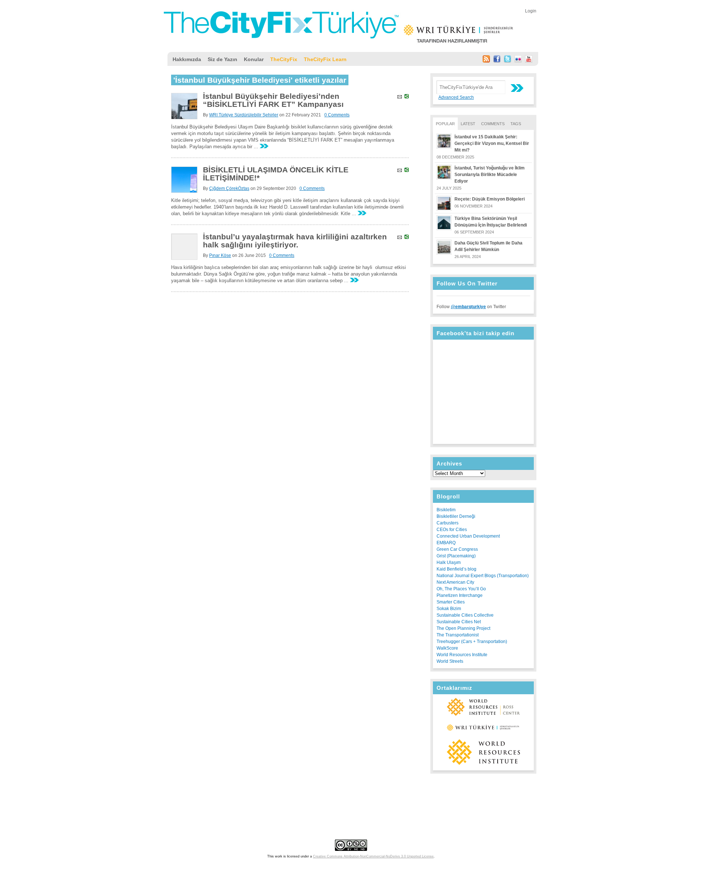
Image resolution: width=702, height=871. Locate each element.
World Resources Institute (462, 654)
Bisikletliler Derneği (456, 516)
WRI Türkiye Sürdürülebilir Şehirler (243, 114)
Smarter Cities (451, 602)
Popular (445, 124)
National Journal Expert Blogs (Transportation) (483, 575)
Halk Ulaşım (449, 562)
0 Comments (337, 114)
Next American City (455, 582)
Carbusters (447, 523)
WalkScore (447, 648)
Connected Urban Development (468, 536)
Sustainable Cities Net (459, 621)
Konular (254, 59)
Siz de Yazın (222, 59)
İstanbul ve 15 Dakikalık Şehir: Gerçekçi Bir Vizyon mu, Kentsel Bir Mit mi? (491, 143)
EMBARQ (446, 542)
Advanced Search (456, 97)
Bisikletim (446, 509)
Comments (493, 124)
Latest (468, 124)
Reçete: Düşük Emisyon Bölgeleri (489, 199)
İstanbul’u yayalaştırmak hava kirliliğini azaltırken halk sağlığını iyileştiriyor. (295, 240)
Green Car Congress (457, 549)
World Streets (450, 661)
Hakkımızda (187, 59)
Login (530, 11)
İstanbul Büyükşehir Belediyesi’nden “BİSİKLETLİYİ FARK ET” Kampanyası (273, 100)
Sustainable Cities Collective (465, 615)
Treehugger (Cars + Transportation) (472, 641)
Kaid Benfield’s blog (456, 569)
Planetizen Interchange (460, 595)
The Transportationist (458, 635)
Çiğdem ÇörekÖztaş (229, 188)
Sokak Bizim (449, 608)
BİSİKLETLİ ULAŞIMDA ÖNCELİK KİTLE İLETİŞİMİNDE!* (275, 173)
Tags (515, 124)
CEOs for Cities (452, 529)
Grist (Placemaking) (456, 555)
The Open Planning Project (463, 628)
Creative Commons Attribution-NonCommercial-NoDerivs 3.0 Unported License (373, 856)
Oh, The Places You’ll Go (461, 588)
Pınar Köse (220, 255)
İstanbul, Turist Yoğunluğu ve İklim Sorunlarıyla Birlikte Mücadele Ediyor (489, 174)
